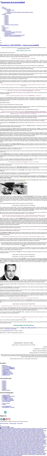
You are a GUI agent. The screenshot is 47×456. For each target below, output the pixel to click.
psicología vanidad (27, 452)
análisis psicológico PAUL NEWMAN (29, 428)
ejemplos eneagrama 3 (28, 433)
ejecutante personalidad (11, 433)
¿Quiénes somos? (5, 27)
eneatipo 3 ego (22, 438)
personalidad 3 (32, 449)
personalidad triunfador (11, 451)
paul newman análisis (12, 444)
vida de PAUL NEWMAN (17, 455)
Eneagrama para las (8, 367)
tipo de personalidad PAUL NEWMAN (35, 453)
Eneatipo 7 (6, 21)
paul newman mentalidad (23, 447)
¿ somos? (6, 374)
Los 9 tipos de (6, 395)
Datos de (6, 366)
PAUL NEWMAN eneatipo (14, 446)
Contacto (4, 28)
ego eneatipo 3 (27, 432)
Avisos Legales (20, 423)
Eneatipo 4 (6, 18)
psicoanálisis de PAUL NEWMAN (29, 451)
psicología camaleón (40, 451)
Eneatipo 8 (6, 22)
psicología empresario (12, 452)
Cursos (3, 26)
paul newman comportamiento (16, 445)
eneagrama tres (3, 437)
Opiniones (4, 29)
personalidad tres (3, 451)
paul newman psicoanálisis (10, 448)
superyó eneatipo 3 (16, 453)
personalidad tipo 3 (34, 450)
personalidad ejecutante (17, 450)
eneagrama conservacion (8, 436)
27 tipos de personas (8, 396)
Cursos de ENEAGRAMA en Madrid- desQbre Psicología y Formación (20, 12)
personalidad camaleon (39, 449)
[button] (5, 426)
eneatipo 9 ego (6, 439)
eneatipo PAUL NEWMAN (5, 440)
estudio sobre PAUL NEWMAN (35, 440)
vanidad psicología (8, 455)
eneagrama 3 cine (38, 434)
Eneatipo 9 (6, 23)
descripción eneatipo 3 (9, 432)
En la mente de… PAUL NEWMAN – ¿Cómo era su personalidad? (19, 45)
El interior (6, 397)
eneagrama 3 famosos (14, 435)
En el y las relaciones (7, 399)
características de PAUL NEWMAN (30, 430)
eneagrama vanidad (18, 437)
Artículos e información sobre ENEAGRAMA (13, 31)
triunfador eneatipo (7, 454)
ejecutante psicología (20, 433)
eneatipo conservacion (28, 439)
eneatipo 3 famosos (28, 438)
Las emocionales (7, 398)
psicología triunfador (20, 452)
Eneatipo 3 (6, 17)
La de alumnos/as (7, 372)
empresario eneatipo (8, 434)
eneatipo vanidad (26, 440)
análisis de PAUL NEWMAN (16, 428)
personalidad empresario (26, 450)
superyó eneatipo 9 (24, 453)
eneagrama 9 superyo (37, 435)
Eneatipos (4, 14)
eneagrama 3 (32, 434)
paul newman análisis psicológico (22, 444)
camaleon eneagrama (15, 429)
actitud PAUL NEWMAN (5, 428)
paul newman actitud (4, 444)
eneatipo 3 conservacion (6, 438)
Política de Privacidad (4, 423)
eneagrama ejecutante (17, 436)
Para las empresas (8, 13)
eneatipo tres (13, 440)
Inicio (3, 7)
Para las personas (8, 9)
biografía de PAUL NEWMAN (5, 429)
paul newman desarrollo (26, 445)
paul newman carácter (42, 444)
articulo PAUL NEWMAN (42, 428)
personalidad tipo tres (42, 450)
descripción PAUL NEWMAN (19, 432)
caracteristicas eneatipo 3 (5, 431)
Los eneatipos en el (8, 400)
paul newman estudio (23, 446)
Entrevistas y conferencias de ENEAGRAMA (13, 36)
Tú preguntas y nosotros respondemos (11, 24)
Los (5, 369)
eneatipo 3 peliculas (36, 438)
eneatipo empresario (43, 439)
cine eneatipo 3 (20, 431)
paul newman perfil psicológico (33, 447)
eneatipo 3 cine (38, 437)
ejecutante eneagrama (40, 432)
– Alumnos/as (8, 407)
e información (7, 373)
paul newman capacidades (33, 444)
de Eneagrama (6, 370)
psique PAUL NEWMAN (36, 452)
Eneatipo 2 (6, 16)
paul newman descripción (35, 445)
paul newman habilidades (4, 447)
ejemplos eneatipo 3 (36, 433)
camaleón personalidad (31, 429)
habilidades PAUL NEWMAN (40, 441)
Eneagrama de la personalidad (10, 328)
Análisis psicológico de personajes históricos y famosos (15, 35)
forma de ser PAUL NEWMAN (29, 441)
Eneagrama (4, 8)
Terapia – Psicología (6, 403)
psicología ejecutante (4, 452)
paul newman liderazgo (14, 447)
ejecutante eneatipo (3, 433)
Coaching (8, 11)
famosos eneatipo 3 (19, 441)
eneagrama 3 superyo (22, 435)
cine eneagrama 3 (13, 431)
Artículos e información (6, 30)
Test (3, 25)
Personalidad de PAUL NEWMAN (6, 450)
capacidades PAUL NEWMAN (5, 430)
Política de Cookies (12, 423)
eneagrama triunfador (10, 437)
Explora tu (6, 401)
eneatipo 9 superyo (12, 439)
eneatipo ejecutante (35, 439)
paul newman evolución (32, 446)
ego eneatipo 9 (33, 432)
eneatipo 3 (24, 437)
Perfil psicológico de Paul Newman (22, 449)
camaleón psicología (39, 429)
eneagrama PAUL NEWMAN (35, 436)
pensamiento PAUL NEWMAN (10, 449)
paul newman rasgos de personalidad (21, 448)
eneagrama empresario (25, 436)
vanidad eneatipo (39, 454)
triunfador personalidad (16, 454)
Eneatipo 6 (6, 20)
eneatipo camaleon (19, 439)
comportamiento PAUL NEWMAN (29, 431)
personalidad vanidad (19, 451)
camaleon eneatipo (23, 429)
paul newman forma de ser (41, 446)
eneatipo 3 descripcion (15, 438)
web (4, 365)
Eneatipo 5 (6, 19)
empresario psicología (25, 434)
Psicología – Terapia (10, 10)
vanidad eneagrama (31, 454)
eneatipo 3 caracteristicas (30, 437)
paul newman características (5, 445)
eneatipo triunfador (19, 440)
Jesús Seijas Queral (6, 330)
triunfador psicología (24, 454)
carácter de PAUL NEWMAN (17, 430)
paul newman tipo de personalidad (35, 448)
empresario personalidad (16, 434)
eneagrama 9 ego (30, 435)
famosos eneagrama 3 (11, 441)
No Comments (11, 427)
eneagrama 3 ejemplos (6, 435)
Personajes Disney (8, 34)
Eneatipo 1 (6, 15)
